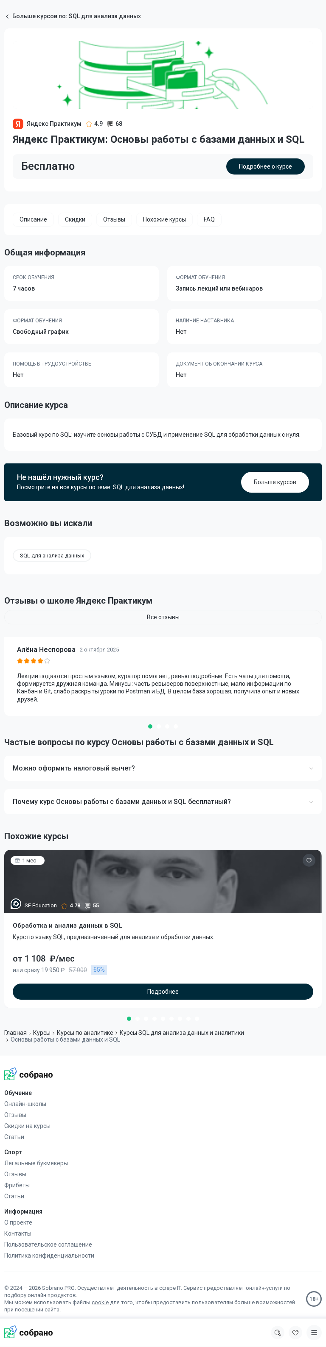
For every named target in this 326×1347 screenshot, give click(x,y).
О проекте (18, 1222)
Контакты (17, 1233)
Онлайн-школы (25, 1103)
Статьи (14, 1137)
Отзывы (15, 1114)
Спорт (13, 1152)
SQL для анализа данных (52, 555)
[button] (150, 726)
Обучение (18, 1092)
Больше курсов (275, 482)
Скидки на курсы (27, 1125)
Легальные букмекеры (36, 1163)
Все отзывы (163, 617)
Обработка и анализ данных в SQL (67, 925)
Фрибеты (17, 1185)
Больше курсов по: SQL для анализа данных (76, 16)
